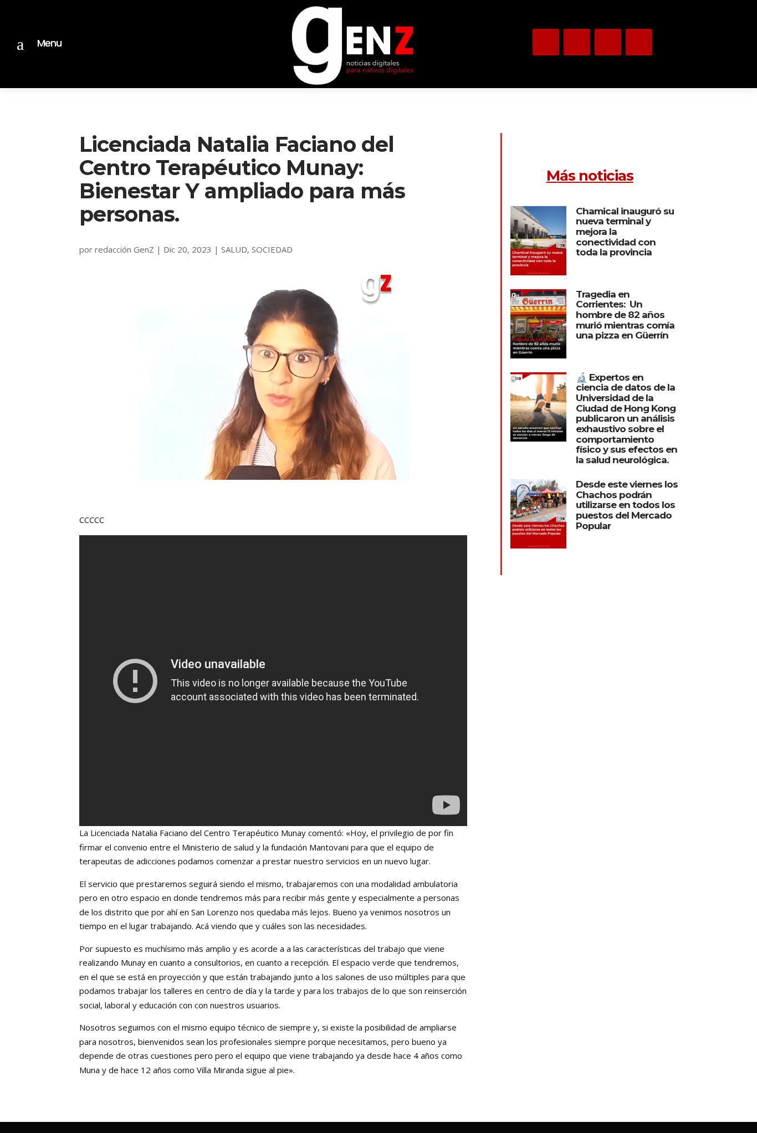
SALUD (234, 249)
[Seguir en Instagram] (546, 42)
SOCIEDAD (272, 249)
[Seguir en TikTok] (608, 42)
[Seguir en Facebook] (639, 42)
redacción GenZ (124, 249)
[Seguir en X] (577, 42)
